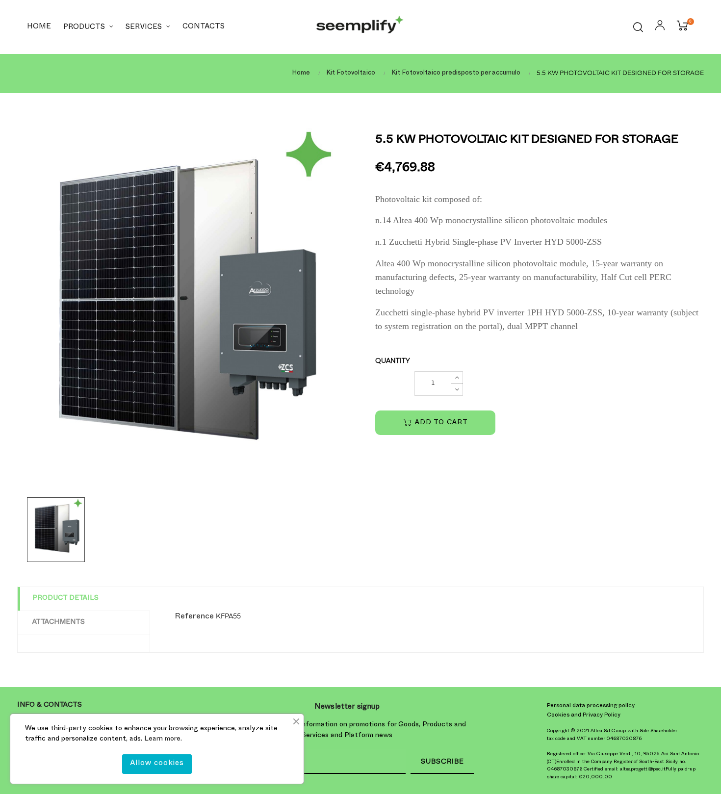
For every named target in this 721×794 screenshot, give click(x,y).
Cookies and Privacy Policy (583, 715)
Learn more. (163, 739)
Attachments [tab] (58, 622)
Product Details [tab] (65, 598)
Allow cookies (157, 764)
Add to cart (440, 423)
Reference (194, 617)
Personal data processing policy (591, 706)
